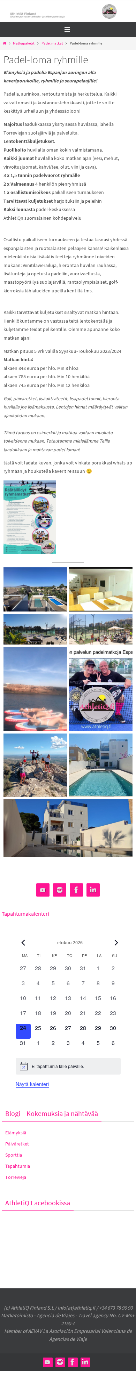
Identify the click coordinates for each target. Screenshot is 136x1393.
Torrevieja (15, 1177)
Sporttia (13, 1155)
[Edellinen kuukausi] (23, 942)
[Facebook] (76, 890)
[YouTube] (43, 890)
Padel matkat (52, 43)
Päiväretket (17, 1144)
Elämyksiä (15, 1132)
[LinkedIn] (93, 890)
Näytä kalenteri (32, 1083)
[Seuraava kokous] (116, 942)
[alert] (68, 1066)
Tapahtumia (17, 1166)
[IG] (59, 890)
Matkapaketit (24, 43)
